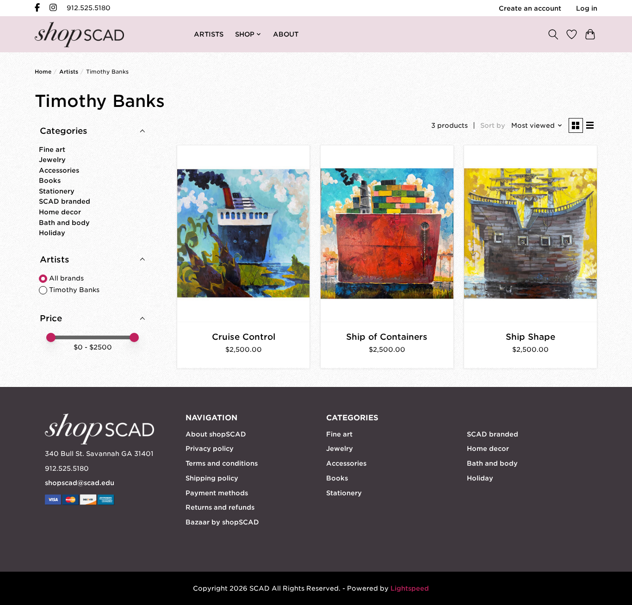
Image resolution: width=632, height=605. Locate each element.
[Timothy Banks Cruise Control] (243, 233)
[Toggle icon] (553, 34)
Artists (68, 72)
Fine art (52, 149)
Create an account (530, 8)
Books (50, 180)
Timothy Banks (74, 289)
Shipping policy (212, 478)
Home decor (60, 212)
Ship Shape (530, 337)
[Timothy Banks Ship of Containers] (387, 233)
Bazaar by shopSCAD (222, 522)
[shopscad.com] (79, 34)
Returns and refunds (220, 507)
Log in (586, 8)
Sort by (492, 125)
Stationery (56, 191)
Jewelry (52, 159)
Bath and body (64, 222)
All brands (66, 278)
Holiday (52, 233)
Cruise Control (243, 337)
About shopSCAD (216, 434)
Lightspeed (409, 588)
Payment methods (217, 493)
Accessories (59, 170)
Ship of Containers (387, 337)
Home (43, 72)
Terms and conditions (222, 463)
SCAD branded (64, 201)
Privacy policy (210, 448)
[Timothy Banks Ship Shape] (530, 233)
